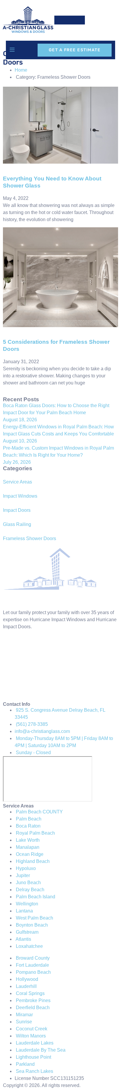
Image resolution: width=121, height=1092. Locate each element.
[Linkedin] (10, 675)
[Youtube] (10, 692)
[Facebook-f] (10, 642)
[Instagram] (10, 659)
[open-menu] (12, 50)
